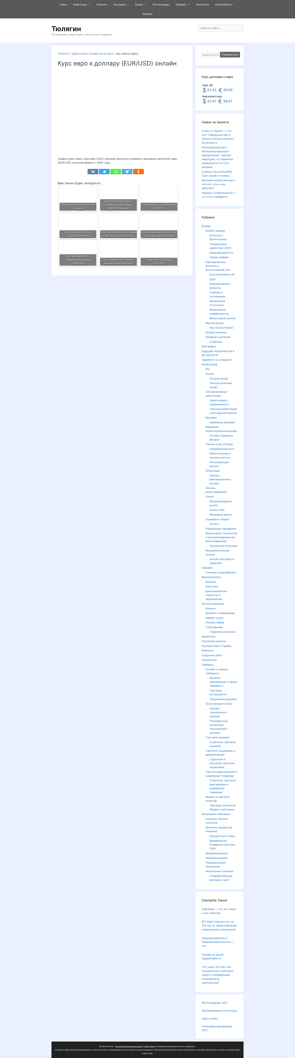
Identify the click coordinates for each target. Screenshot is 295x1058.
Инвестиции (80, 4)
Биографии (209, 346)
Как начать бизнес (221, 327)
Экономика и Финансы (216, 814)
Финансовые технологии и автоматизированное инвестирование (221, 537)
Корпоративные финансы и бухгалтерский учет (218, 266)
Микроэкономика (217, 857)
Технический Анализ (219, 703)
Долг (213, 279)
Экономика (119, 4)
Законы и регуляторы (219, 444)
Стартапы (216, 341)
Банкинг (211, 608)
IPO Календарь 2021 (215, 1002)
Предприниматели (221, 252)
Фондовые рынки (221, 514)
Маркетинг (209, 636)
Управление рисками (223, 699)
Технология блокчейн (223, 545)
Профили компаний (218, 337)
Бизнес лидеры (215, 230)
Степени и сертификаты (221, 572)
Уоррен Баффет (219, 257)
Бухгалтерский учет (222, 274)
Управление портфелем (221, 528)
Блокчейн (212, 586)
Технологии (202, 4)
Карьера (207, 567)
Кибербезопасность (222, 448)
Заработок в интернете (217, 359)
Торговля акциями (218, 737)
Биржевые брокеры (222, 422)
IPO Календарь (161, 4)
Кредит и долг (215, 617)
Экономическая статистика (219, 1010)
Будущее (148, 13)
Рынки (210, 496)
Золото (214, 523)
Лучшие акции (219, 378)
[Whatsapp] (115, 171)
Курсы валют (210, 1018)
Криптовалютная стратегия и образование (216, 595)
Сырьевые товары (217, 519)
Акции (210, 373)
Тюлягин (66, 28)
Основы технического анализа (218, 712)
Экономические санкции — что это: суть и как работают (219, 184)
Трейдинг (180, 4)
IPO (208, 369)
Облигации (213, 470)
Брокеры (211, 417)
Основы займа (215, 622)
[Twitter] (127, 171)
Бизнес (139, 4)
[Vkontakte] (93, 171)
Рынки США (217, 509)
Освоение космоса (214, 641)
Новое (63, 4)
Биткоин (211, 581)
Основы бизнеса (216, 332)
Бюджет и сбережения (220, 613)
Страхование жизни (222, 631)
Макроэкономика (217, 853)
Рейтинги (101, 4)
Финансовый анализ (222, 318)
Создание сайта (212, 655)
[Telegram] (104, 171)
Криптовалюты (223, 4)
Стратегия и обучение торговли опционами (222, 763)
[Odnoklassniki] (138, 171)
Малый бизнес (215, 323)
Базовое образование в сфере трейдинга (223, 681)
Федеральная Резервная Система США (222, 844)
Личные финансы (213, 603)
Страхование (214, 627)
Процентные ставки (222, 836)
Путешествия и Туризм (216, 645)
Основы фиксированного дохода (220, 479)
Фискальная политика (220, 871)
